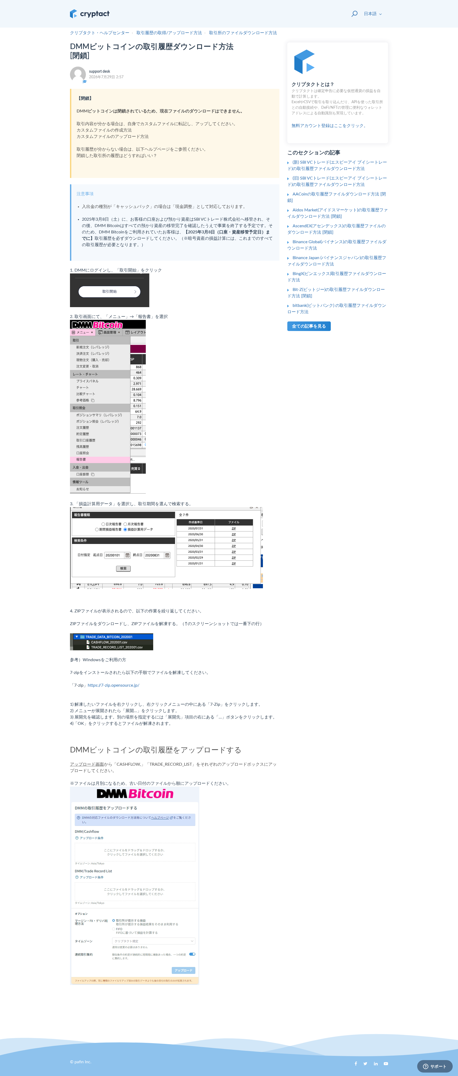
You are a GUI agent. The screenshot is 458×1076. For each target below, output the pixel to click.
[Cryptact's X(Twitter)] (363, 1065)
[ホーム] (89, 13)
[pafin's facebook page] (353, 1065)
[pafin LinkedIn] (374, 1065)
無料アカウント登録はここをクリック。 (337, 105)
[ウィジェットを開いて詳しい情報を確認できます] (435, 1066)
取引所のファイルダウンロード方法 (243, 33)
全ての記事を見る (309, 326)
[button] (352, 14)
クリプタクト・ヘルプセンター (99, 33)
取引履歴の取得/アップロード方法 (169, 33)
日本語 (371, 14)
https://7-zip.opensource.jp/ (113, 685)
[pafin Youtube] (384, 1065)
